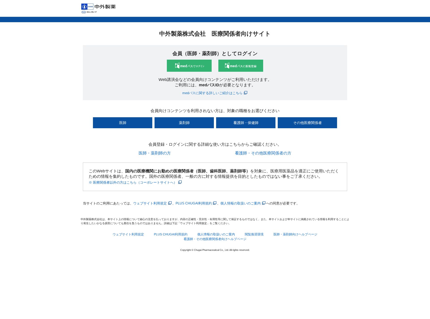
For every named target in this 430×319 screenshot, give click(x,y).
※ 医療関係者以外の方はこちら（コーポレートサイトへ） (133, 182)
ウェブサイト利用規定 (150, 203)
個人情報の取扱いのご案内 (240, 203)
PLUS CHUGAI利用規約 (194, 203)
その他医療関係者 (307, 123)
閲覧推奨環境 (254, 234)
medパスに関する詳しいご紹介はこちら (212, 93)
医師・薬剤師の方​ (155, 153)
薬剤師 (184, 123)
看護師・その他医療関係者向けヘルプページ (215, 239)
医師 (122, 123)
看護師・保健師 (245, 123)
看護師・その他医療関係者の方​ (263, 153)
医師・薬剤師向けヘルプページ (295, 234)
